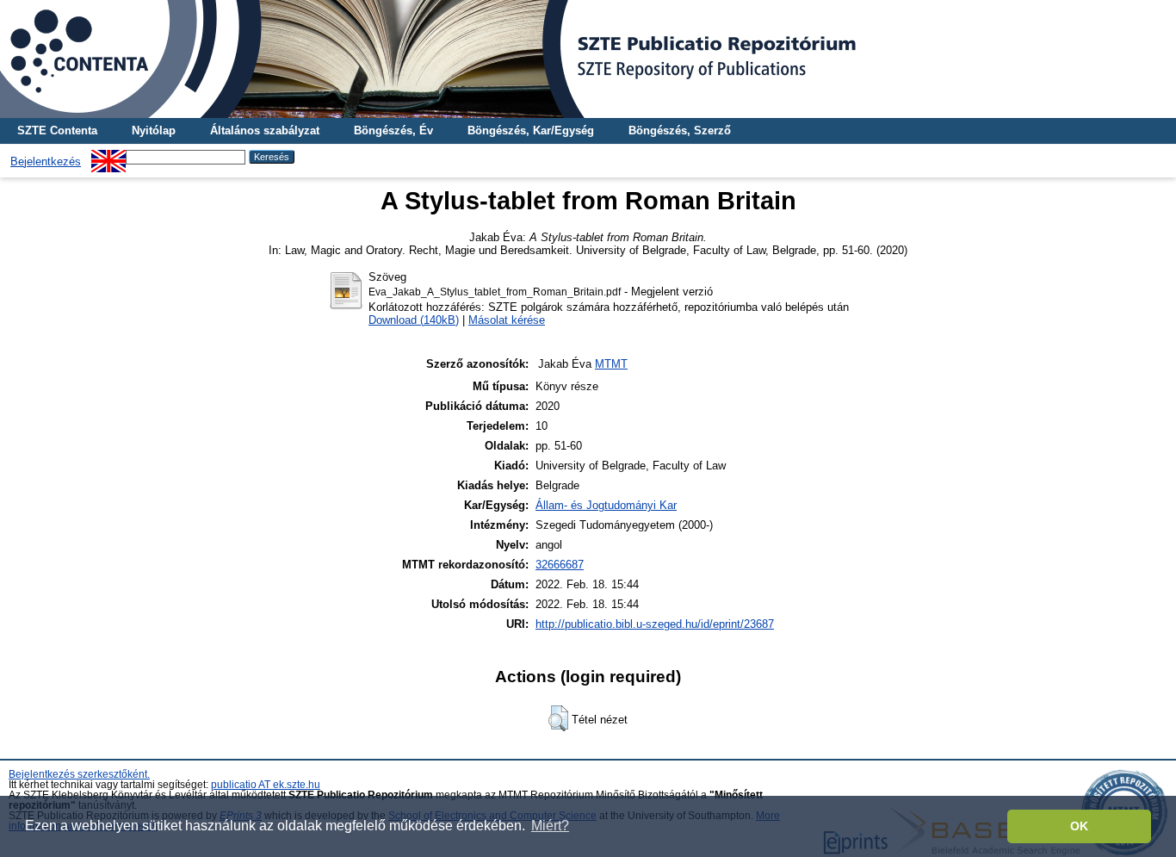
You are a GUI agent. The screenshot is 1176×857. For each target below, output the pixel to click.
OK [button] (1079, 826)
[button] (558, 718)
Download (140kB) (413, 320)
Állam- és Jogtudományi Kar (606, 505)
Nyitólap (154, 130)
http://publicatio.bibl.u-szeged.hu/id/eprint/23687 (654, 624)
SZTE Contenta (57, 130)
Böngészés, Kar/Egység (530, 130)
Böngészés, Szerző (679, 130)
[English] (108, 156)
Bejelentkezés (45, 161)
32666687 (559, 564)
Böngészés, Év (393, 130)
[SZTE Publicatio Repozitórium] (588, 59)
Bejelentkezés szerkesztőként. (79, 774)
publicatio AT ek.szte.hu (265, 784)
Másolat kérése (506, 320)
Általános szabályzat (264, 130)
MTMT (611, 363)
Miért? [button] (550, 825)
